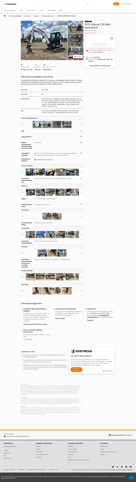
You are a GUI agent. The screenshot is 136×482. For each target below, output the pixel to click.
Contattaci (128, 435)
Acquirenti (38, 446)
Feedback (102, 454)
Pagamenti (90, 320)
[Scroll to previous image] (22, 124)
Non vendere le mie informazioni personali (37, 470)
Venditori (38, 449)
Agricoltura (70, 454)
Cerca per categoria (9, 10)
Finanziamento (52, 10)
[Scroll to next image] (82, 124)
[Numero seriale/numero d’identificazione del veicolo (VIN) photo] (81, 142)
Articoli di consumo (72, 449)
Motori (69, 457)
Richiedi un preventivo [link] (76, 369)
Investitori (6, 450)
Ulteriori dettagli (60, 318)
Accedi (116, 3)
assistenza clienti (98, 52)
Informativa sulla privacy (9, 470)
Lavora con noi (7, 453)
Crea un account (126, 3)
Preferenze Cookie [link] (53, 469)
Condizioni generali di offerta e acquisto (35, 324)
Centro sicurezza (8, 458)
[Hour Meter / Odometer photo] (81, 153)
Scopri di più (109, 371)
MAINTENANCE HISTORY (44, 159)
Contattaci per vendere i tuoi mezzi (108, 452)
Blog (5, 456)
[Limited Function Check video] (81, 204)
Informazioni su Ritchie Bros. (10, 446)
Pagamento (38, 457)
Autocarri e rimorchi (72, 452)
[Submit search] (87, 4)
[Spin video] (81, 131)
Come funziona (31, 10)
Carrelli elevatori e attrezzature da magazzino (78, 460)
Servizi (41, 10)
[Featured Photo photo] (81, 136)
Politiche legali (21, 470)
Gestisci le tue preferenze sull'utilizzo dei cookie (97, 476)
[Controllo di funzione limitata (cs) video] (81, 178)
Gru (69, 462)
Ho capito (131, 477)
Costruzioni (70, 446)
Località (60, 10)
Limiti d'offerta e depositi (42, 454)
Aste (21, 10)
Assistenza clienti (104, 446)
